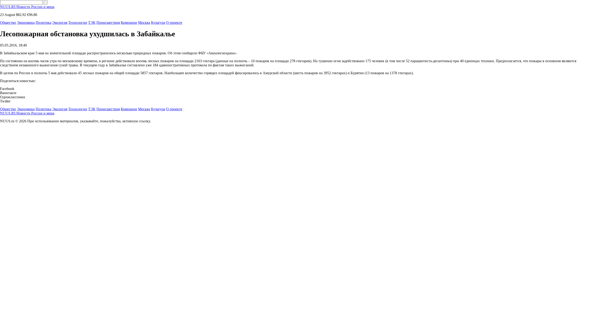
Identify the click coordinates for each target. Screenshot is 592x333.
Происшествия (108, 23)
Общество (8, 23)
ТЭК (92, 23)
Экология (59, 23)
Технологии (77, 23)
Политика (43, 23)
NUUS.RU (27, 7)
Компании (129, 23)
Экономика (26, 23)
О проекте (174, 23)
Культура (158, 23)
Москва (144, 23)
